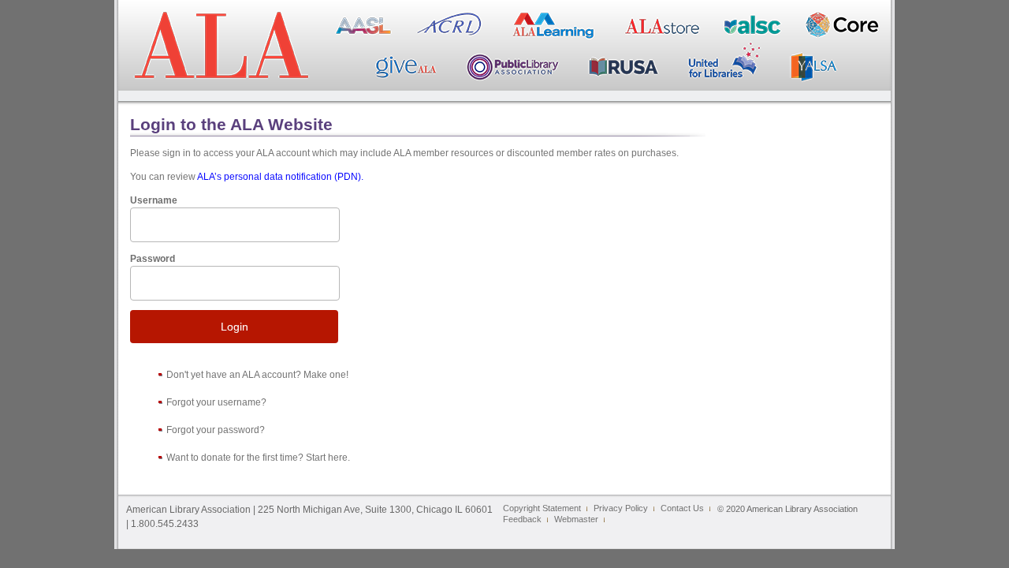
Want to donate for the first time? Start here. (258, 457)
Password (152, 258)
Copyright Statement (542, 508)
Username (153, 200)
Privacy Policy (621, 508)
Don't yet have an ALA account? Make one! (257, 374)
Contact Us (682, 508)
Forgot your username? (216, 402)
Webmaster (576, 519)
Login (234, 326)
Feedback (522, 519)
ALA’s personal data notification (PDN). (280, 176)
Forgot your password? (215, 429)
